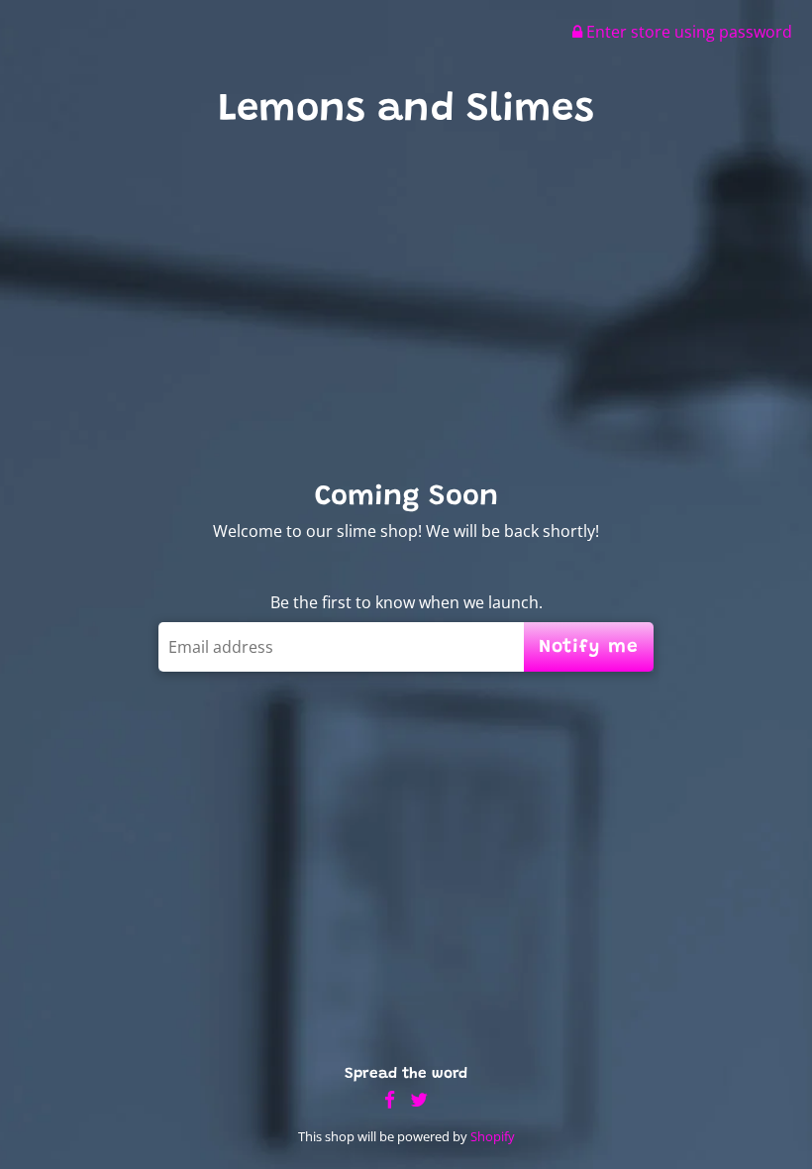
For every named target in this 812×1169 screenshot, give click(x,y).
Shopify (492, 1136)
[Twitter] (419, 1100)
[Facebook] (389, 1100)
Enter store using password (687, 32)
